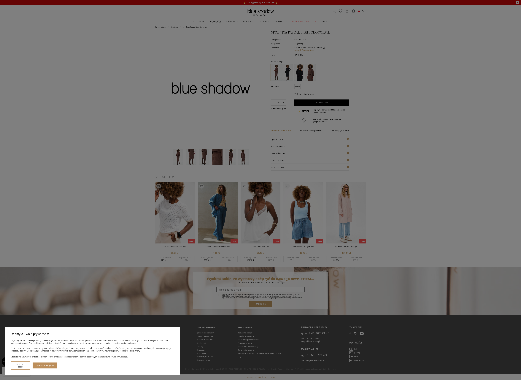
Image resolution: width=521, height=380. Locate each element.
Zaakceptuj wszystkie (45, 365)
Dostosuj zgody (20, 365)
